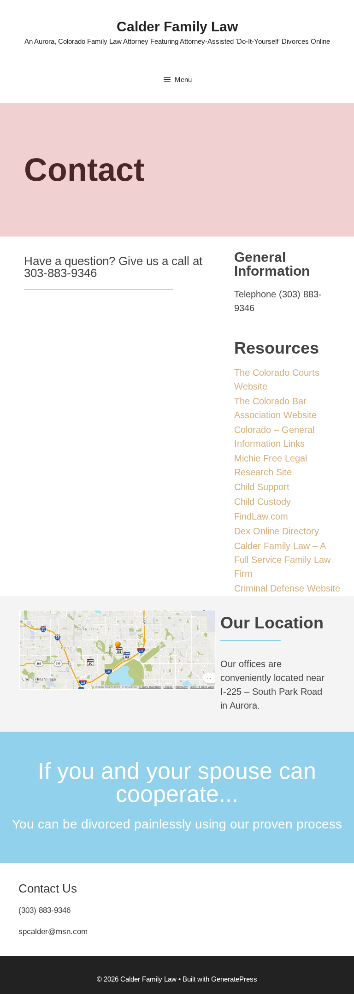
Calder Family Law (177, 26)
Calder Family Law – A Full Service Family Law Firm (282, 560)
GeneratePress (234, 979)
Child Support (261, 487)
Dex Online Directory (276, 531)
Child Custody (262, 502)
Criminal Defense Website (287, 588)
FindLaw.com (261, 516)
